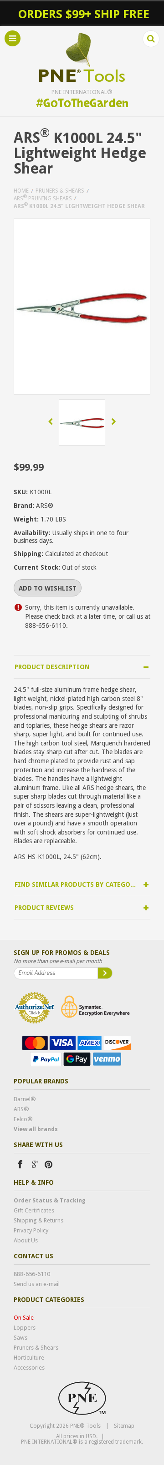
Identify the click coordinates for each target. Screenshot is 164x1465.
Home (21, 191)
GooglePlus (34, 1164)
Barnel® (25, 1099)
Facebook (20, 1164)
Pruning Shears (43, 198)
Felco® (23, 1119)
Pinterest (48, 1164)
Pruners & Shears (60, 191)
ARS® (21, 1109)
